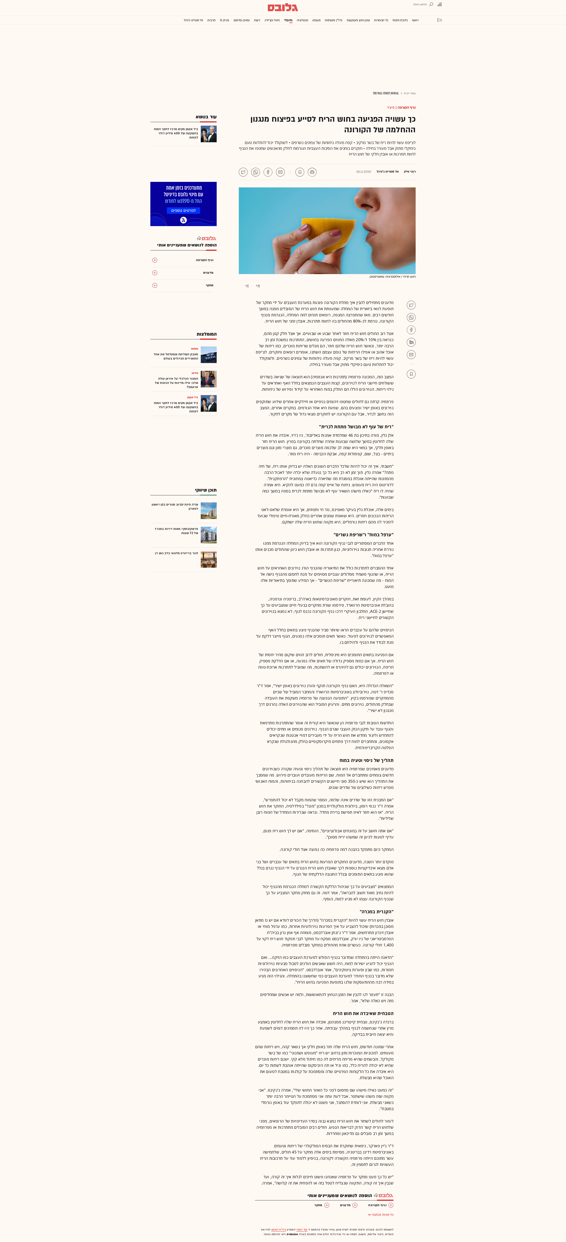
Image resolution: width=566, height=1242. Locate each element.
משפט (316, 20)
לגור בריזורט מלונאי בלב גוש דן (176, 553)
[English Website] (439, 20)
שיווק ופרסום (241, 20)
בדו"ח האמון (279, 1229)
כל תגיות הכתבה (383, 1215)
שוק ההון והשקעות (358, 20)
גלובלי (288, 20)
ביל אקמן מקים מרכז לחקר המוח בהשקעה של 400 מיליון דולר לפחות (176, 133)
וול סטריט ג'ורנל (193, 20)
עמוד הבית (410, 93)
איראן (195, 373)
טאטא (194, 348)
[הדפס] (312, 172)
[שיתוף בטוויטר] (243, 172)
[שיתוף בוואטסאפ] (255, 172)
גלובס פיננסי (399, 20)
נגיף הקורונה (407, 107)
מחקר (318, 1205)
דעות (257, 20)
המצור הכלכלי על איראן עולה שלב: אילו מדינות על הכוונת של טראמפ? (176, 383)
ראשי (415, 20)
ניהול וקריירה (272, 20)
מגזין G (224, 20)
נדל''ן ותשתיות (333, 20)
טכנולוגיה (302, 20)
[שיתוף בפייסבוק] (268, 172)
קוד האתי (301, 1229)
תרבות (211, 20)
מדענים (345, 1205)
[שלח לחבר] (411, 354)
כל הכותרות (381, 20)
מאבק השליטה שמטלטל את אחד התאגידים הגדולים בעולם (175, 356)
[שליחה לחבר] (280, 172)
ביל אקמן (192, 397)
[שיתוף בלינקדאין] (411, 342)
